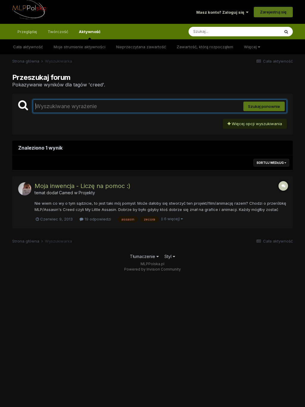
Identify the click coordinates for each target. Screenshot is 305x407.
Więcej (251, 46)
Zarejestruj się (273, 12)
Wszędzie (263, 31)
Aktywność (90, 31)
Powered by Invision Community (152, 269)
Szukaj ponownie (264, 106)
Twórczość (58, 31)
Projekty (87, 192)
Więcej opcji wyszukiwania (256, 123)
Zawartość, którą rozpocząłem (205, 46)
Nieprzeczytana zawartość (141, 46)
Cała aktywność (28, 46)
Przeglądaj (27, 31)
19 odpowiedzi (97, 219)
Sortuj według (270, 162)
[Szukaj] (286, 31)
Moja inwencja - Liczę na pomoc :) (82, 185)
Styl (168, 256)
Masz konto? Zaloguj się (221, 12)
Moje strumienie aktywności (79, 46)
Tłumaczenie (143, 256)
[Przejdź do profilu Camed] (24, 188)
